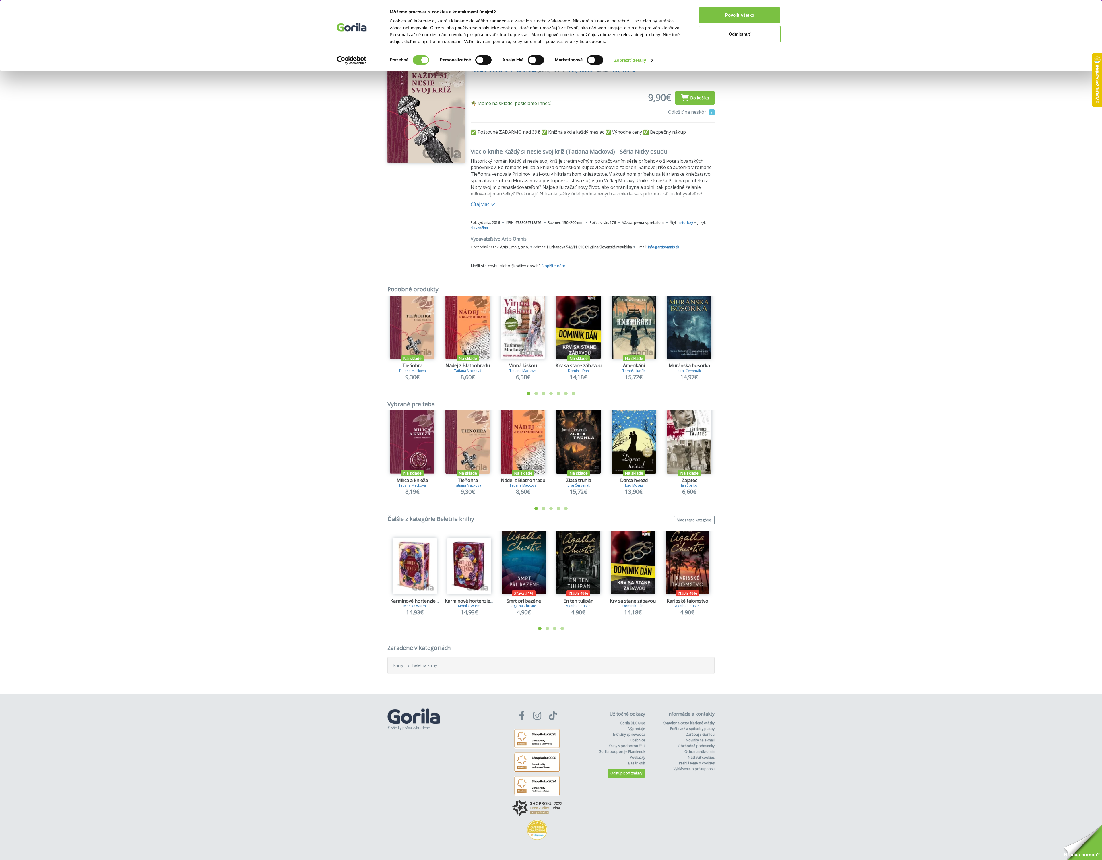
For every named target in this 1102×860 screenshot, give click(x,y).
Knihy (398, 665)
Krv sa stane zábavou (579, 365)
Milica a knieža (412, 480)
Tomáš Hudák (633, 370)
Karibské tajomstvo (687, 601)
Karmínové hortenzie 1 (414, 601)
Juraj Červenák (689, 370)
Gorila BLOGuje (632, 722)
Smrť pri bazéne (524, 601)
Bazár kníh (636, 763)
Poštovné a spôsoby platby (692, 728)
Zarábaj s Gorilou (700, 734)
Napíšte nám (553, 265)
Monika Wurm (414, 605)
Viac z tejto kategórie (694, 520)
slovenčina (479, 227)
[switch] (483, 60)
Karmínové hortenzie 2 (469, 601)
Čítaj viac (480, 204)
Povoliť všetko (739, 15)
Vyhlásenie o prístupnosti (694, 768)
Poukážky (637, 757)
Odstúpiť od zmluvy (626, 773)
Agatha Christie (523, 605)
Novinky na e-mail (700, 740)
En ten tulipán (578, 601)
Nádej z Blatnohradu (467, 365)
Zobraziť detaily (630, 60)
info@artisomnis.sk (663, 247)
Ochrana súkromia (699, 751)
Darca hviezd (634, 480)
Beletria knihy (424, 665)
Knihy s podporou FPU (627, 745)
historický (685, 222)
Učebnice (637, 740)
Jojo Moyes (634, 485)
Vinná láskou (523, 365)
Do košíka (699, 97)
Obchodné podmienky (696, 745)
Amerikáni (634, 365)
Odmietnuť (739, 34)
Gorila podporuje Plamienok (622, 751)
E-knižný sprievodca (629, 734)
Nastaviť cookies (701, 757)
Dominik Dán (578, 370)
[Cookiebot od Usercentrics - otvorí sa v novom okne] (352, 60)
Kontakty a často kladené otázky (689, 722)
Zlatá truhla (578, 480)
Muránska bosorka (689, 365)
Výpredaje (636, 728)
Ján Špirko (689, 485)
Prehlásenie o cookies (697, 763)
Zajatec (689, 480)
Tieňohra (412, 365)
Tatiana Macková (412, 370)
